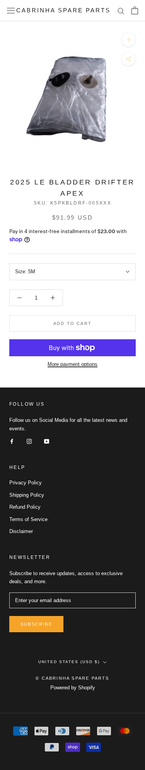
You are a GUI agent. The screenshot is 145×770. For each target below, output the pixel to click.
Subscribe (36, 624)
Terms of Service (28, 519)
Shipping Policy (26, 495)
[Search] (121, 10)
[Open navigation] (11, 11)
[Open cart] (134, 10)
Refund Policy (25, 507)
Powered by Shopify (72, 687)
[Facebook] (11, 441)
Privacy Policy (25, 483)
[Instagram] (29, 441)
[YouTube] (46, 441)
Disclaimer (21, 531)
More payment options (72, 364)
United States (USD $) (69, 662)
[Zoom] (128, 39)
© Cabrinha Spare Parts (72, 678)
